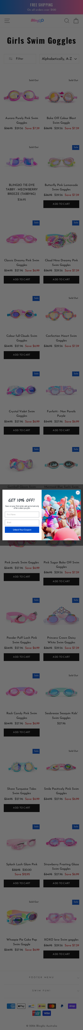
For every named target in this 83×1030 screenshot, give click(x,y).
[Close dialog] (78, 493)
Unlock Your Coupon (22, 529)
